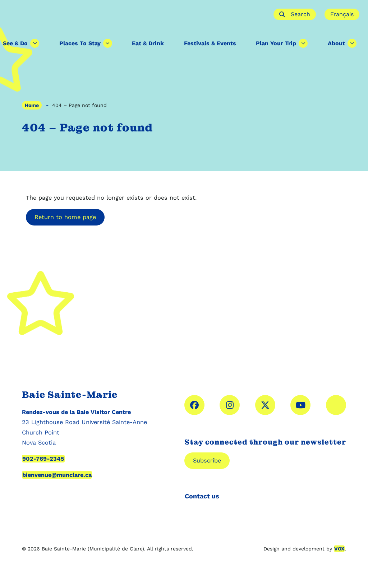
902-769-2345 (43, 458)
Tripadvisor (336, 405)
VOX (339, 549)
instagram (230, 405)
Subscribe (207, 460)
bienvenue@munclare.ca (57, 474)
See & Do (15, 43)
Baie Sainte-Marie (137, 14)
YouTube (300, 405)
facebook (194, 405)
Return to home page (65, 217)
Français (342, 14)
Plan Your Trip (276, 43)
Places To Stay (80, 43)
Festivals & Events (210, 43)
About (336, 43)
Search (300, 14)
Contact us (202, 496)
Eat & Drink (148, 43)
